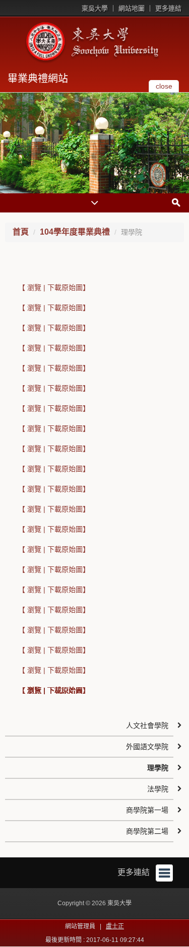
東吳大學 (95, 8)
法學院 (157, 789)
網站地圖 (131, 8)
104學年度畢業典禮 (75, 232)
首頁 (21, 232)
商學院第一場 (147, 810)
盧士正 (115, 926)
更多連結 (168, 8)
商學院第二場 (147, 831)
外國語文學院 (147, 747)
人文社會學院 (147, 725)
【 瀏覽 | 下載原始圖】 (54, 287)
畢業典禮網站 (38, 78)
